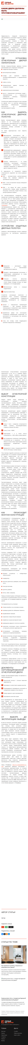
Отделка (3, 1037)
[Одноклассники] (7, 934)
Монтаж (3, 1031)
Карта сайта (17, 1035)
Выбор (3, 1040)
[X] (4, 934)
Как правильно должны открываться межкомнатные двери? (11, 966)
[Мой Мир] (9, 934)
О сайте (16, 1031)
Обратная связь (18, 1033)
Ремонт (3, 1038)
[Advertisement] (14, 250)
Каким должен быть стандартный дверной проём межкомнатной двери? (13, 999)
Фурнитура (4, 1035)
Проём (3, 1033)
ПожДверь (4, 205)
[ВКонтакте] (2, 934)
